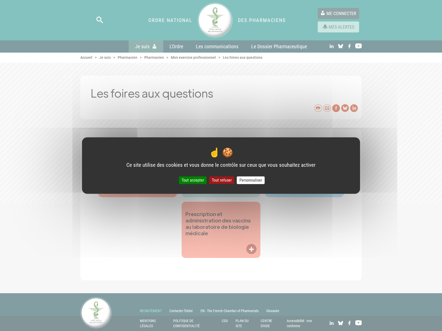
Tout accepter (193, 180)
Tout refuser (222, 180)
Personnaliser (250, 180)
